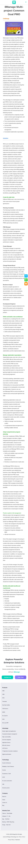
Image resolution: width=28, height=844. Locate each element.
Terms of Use (22, 836)
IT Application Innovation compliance (10, 751)
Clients (3, 799)
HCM (3, 719)
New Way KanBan (6, 705)
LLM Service (5, 748)
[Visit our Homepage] (14, 2)
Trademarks (17, 839)
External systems (6, 787)
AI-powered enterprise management (9, 734)
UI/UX (3, 777)
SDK (3, 784)
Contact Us (7, 677)
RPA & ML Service (6, 745)
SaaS (9, 773)
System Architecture (6, 762)
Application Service (6, 742)
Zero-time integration (6, 739)
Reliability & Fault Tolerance (8, 766)
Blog (3, 805)
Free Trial (20, 677)
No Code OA (5, 715)
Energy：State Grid (6, 824)
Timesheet (4, 701)
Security (4, 770)
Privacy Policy (11, 839)
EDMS (3, 712)
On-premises (5, 773)
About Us (4, 796)
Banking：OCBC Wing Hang (8, 821)
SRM (3, 690)
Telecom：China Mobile (7, 813)
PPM (3, 697)
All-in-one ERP (5, 722)
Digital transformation (6, 754)
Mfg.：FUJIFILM (5, 819)
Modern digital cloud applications (9, 731)
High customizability (6, 736)
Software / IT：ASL (6, 816)
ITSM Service (5, 708)
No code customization (7, 780)
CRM (3, 694)
